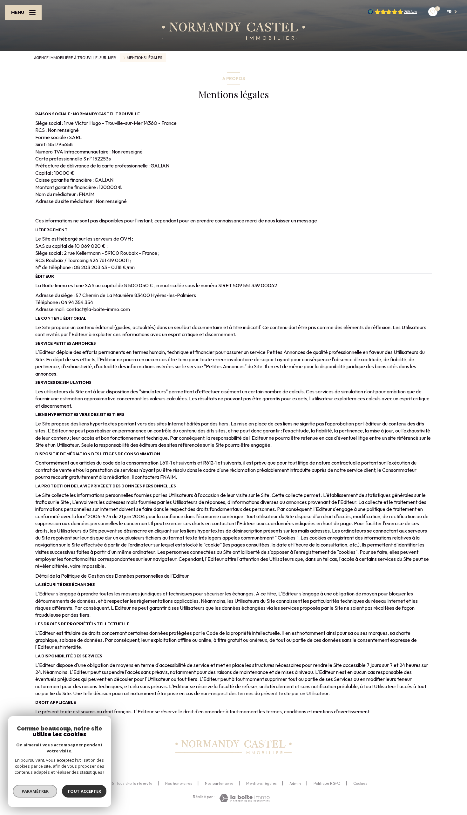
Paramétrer (35, 791)
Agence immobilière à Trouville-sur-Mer (75, 57)
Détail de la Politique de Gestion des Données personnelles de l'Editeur (112, 576)
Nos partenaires (219, 783)
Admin (295, 783)
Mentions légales (261, 783)
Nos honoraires (178, 783)
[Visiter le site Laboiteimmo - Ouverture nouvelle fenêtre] (244, 798)
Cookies (360, 783)
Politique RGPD (327, 783)
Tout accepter (84, 791)
